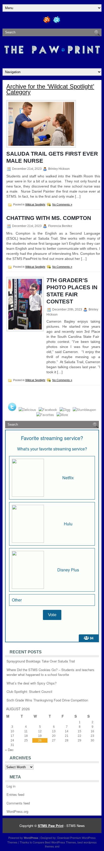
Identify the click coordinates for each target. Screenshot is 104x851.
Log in (11, 786)
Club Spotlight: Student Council (29, 691)
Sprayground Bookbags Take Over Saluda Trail (41, 661)
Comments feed (18, 803)
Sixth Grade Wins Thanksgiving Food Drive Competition (47, 700)
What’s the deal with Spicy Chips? (32, 683)
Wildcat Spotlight (35, 204)
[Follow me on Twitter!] (57, 22)
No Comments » (62, 204)
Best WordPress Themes (60, 842)
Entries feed (15, 794)
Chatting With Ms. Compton (48, 218)
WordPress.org (17, 811)
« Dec (9, 749)
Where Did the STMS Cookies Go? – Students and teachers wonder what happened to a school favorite (50, 672)
